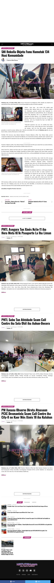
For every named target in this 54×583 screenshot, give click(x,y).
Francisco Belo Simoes (12, 60)
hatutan (9, 238)
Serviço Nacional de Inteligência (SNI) (19, 196)
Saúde (28, 574)
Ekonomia (24, 574)
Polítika (18, 574)
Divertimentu (35, 574)
